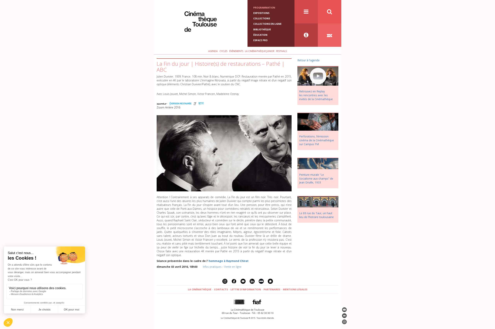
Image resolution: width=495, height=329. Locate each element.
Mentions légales (295, 289)
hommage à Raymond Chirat (228, 261)
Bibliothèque (262, 29)
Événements (236, 51)
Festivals (281, 51)
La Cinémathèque (199, 289)
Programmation (264, 7)
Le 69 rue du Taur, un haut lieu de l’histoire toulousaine (316, 215)
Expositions (261, 13)
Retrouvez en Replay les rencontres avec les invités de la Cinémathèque (316, 95)
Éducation (260, 35)
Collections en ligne (267, 24)
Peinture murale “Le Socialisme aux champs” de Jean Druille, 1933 (316, 178)
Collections (261, 18)
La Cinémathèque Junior (259, 51)
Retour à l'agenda (308, 60)
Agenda (213, 51)
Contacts (221, 289)
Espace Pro (260, 40)
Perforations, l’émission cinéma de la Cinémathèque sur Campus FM (316, 140)
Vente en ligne (233, 266)
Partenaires (272, 289)
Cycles (223, 51)
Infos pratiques (212, 266)
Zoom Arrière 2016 (168, 107)
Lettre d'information (245, 289)
